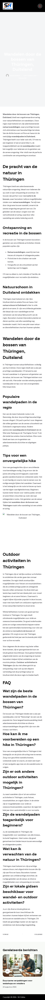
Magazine (23, 78)
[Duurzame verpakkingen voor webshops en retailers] (22, 965)
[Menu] (40, 6)
